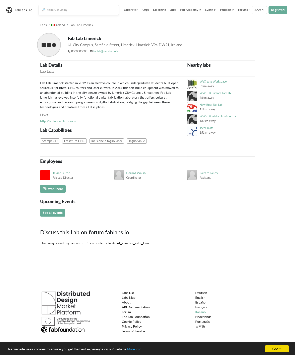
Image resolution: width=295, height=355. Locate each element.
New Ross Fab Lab (211, 104)
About (126, 302)
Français (201, 307)
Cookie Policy (131, 321)
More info (134, 348)
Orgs (145, 9)
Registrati (278, 10)
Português (202, 321)
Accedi (259, 10)
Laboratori (131, 9)
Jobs (173, 9)
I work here (54, 189)
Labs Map (128, 297)
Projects (225, 9)
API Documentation (136, 307)
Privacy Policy (132, 326)
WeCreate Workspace (213, 81)
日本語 (200, 326)
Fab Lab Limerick (81, 25)
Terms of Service (133, 331)
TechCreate (206, 128)
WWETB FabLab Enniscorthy (218, 116)
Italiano (200, 312)
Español (200, 302)
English (200, 297)
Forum (242, 9)
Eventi (209, 9)
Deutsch (201, 292)
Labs (43, 25)
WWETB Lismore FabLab (215, 93)
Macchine (159, 9)
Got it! (277, 348)
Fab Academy (189, 9)
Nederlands (203, 317)
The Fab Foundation (136, 317)
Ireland (60, 25)
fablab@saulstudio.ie (105, 51)
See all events (53, 212)
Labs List (128, 292)
